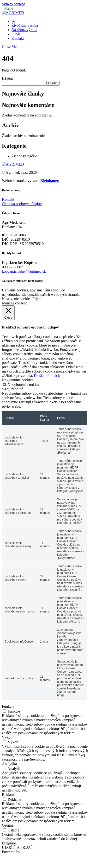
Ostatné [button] (7, 825)
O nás (16, 34)
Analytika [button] (9, 764)
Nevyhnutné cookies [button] (17, 380)
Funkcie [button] (8, 706)
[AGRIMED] (13, 13)
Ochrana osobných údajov (22, 204)
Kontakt (18, 38)
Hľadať (7, 78)
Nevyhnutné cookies (23, 385)
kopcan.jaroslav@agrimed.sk (24, 271)
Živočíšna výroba (25, 25)
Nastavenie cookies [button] (16, 299)
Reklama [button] (8, 794)
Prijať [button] (36, 299)
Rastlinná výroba (24, 30)
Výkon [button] (7, 737)
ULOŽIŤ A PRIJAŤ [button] (17, 847)
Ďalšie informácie (47, 375)
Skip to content (13, 4)
